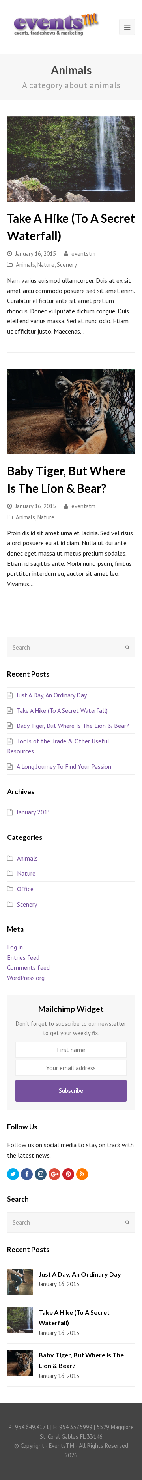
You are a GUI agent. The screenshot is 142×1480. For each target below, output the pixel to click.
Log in (15, 947)
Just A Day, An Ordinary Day (52, 695)
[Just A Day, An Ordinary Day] (20, 1282)
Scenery (67, 264)
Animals (25, 264)
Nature (45, 264)
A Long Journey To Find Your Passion (64, 766)
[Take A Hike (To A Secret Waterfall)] (71, 159)
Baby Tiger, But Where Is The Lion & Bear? (73, 725)
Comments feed (28, 967)
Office (25, 889)
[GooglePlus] (54, 1174)
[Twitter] (13, 1174)
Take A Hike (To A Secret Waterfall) (62, 710)
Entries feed (23, 957)
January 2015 (34, 812)
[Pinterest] (68, 1174)
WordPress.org (26, 978)
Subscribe (71, 1090)
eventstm (83, 253)
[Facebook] (27, 1174)
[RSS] (82, 1174)
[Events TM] (55, 22)
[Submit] (127, 647)
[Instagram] (41, 1174)
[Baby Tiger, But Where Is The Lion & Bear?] (71, 411)
